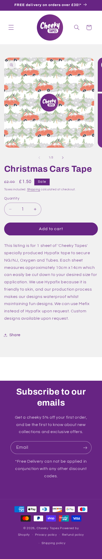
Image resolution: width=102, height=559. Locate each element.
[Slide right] (63, 157)
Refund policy (73, 534)
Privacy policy (46, 534)
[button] (11, 27)
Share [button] (14, 335)
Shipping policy (53, 543)
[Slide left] (39, 157)
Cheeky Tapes (48, 528)
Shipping (33, 189)
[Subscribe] (85, 447)
